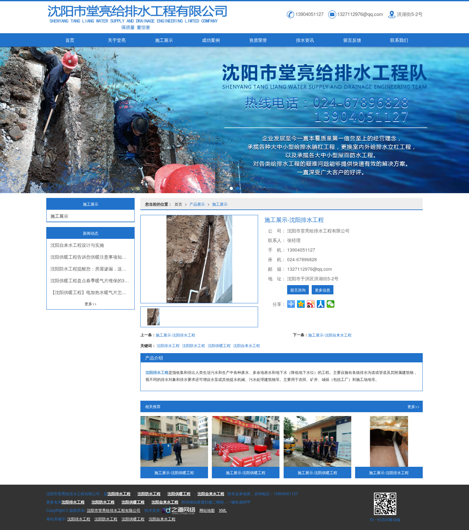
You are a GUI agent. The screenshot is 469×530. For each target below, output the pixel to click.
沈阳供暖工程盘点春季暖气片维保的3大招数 (92, 280)
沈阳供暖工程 (219, 345)
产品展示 (197, 204)
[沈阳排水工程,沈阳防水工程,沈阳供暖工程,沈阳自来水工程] (234, 120)
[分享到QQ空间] (301, 304)
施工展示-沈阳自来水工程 (330, 334)
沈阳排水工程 (168, 345)
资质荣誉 (258, 40)
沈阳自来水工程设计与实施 (77, 245)
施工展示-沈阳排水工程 (175, 334)
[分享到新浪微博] (311, 304)
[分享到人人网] (321, 304)
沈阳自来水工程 (246, 345)
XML (223, 510)
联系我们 (399, 40)
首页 (69, 40)
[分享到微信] (331, 304)
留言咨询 (298, 289)
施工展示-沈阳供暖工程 (174, 472)
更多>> (413, 406)
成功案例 (211, 40)
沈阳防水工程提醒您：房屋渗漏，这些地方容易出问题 (92, 268)
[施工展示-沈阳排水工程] (389, 441)
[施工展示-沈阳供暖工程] (174, 441)
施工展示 (164, 40)
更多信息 (322, 289)
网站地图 (207, 510)
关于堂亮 (117, 40)
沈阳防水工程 (193, 345)
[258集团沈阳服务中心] (178, 510)
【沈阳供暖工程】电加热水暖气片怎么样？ (92, 292)
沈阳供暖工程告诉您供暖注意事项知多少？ (92, 257)
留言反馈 (352, 40)
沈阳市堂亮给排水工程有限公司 (113, 510)
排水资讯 (305, 40)
